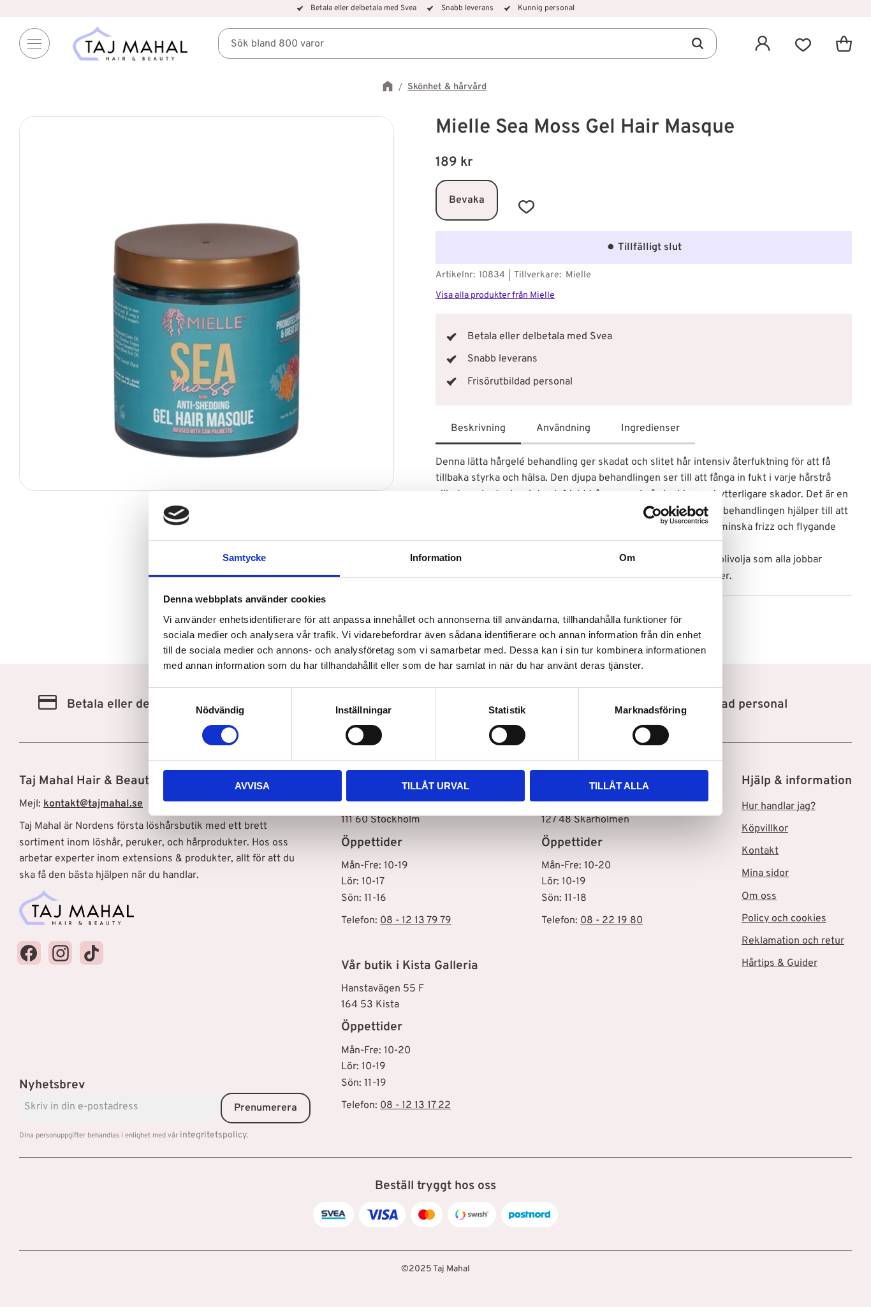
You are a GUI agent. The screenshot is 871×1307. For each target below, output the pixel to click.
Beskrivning (478, 428)
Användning (563, 428)
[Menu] (34, 43)
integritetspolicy (213, 1135)
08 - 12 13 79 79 (415, 920)
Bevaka (467, 200)
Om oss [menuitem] (759, 896)
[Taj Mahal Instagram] (60, 953)
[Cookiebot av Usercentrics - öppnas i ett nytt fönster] (652, 515)
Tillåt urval (435, 785)
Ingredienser (650, 428)
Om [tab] (627, 557)
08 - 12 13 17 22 (415, 1105)
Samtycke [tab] (244, 557)
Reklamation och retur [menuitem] (793, 941)
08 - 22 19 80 (611, 920)
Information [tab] (436, 557)
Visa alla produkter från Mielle (495, 295)
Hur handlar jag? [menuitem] (779, 806)
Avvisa (252, 785)
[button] (803, 43)
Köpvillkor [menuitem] (765, 828)
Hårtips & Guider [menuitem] (779, 963)
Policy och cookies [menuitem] (784, 918)
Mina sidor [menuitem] (765, 873)
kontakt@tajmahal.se (93, 804)
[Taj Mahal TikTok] (91, 953)
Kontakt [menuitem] (760, 851)
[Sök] (697, 43)
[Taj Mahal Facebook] (29, 953)
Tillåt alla (619, 785)
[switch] (364, 735)
